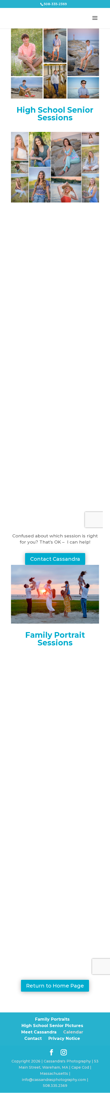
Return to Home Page (55, 986)
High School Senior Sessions (55, 113)
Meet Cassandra (39, 1032)
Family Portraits (52, 1019)
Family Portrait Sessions (55, 638)
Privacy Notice (64, 1038)
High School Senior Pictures (52, 1025)
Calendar (73, 1032)
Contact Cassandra (55, 559)
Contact (33, 1038)
